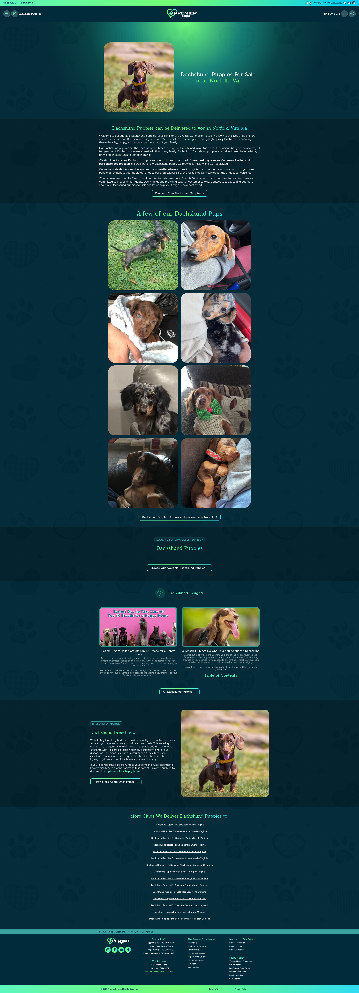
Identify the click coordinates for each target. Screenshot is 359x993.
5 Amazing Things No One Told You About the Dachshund (220, 651)
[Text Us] (352, 13)
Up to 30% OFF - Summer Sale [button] (19, 2)
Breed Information (237, 943)
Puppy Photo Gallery (197, 957)
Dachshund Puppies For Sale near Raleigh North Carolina (179, 878)
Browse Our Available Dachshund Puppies (177, 568)
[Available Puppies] (14, 13)
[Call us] (344, 13)
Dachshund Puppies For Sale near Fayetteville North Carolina (179, 918)
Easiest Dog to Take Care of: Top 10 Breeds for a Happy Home (138, 652)
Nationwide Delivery (197, 946)
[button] (344, 3)
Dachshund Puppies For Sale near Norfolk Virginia (179, 824)
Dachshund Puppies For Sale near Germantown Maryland (179, 905)
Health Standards (236, 975)
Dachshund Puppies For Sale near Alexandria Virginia (179, 851)
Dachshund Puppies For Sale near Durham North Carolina (179, 885)
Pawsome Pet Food (237, 972)
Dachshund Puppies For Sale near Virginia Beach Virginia (179, 838)
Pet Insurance (235, 965)
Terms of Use (215, 989)
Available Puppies (30, 13)
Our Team (192, 964)
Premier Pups (106, 931)
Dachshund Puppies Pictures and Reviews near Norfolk (178, 517)
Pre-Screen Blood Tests (239, 968)
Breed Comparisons (238, 950)
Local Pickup (193, 950)
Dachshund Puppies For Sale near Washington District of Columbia (179, 865)
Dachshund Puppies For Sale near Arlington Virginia (179, 871)
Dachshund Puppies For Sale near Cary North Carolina (179, 892)
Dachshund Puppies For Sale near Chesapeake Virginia (179, 831)
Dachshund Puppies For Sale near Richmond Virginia (179, 844)
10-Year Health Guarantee (240, 961)
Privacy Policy (241, 989)
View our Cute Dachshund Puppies (178, 193)
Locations (120, 931)
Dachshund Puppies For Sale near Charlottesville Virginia (179, 858)
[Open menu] (6, 13)
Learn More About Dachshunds (114, 781)
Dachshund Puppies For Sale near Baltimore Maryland (179, 912)
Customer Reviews (196, 953)
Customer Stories (196, 960)
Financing (192, 943)
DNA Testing (234, 979)
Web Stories (193, 967)
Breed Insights (235, 946)
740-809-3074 (331, 13)
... (223, 684)
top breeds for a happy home (123, 771)
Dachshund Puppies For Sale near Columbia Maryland (179, 898)
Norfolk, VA (134, 931)
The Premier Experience (201, 939)
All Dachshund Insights (178, 691)
